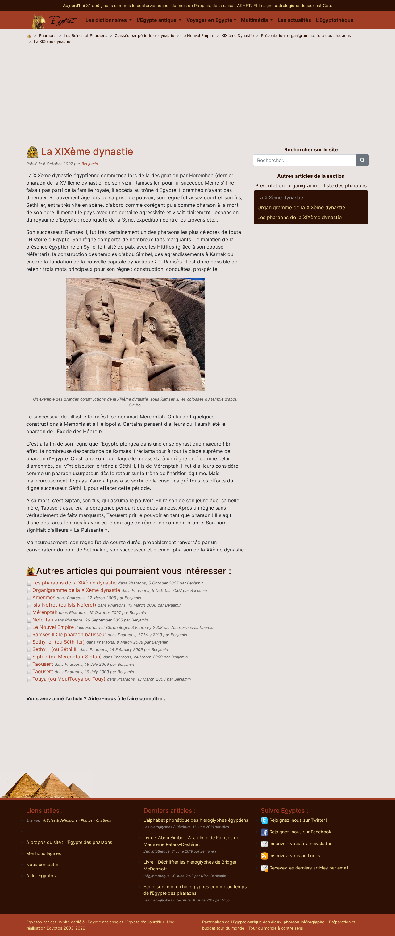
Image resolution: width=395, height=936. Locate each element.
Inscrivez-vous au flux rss (295, 855)
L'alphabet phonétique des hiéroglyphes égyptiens (195, 820)
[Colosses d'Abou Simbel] (135, 334)
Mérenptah (44, 612)
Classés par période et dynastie (144, 35)
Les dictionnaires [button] (106, 20)
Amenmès (43, 597)
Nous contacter (42, 864)
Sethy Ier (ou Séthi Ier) (58, 642)
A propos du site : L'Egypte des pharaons (69, 842)
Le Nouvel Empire (197, 35)
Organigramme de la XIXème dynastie (76, 590)
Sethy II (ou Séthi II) (55, 649)
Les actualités (294, 20)
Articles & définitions (60, 820)
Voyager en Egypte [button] (209, 20)
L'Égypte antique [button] (157, 20)
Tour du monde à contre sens (275, 928)
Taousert (42, 664)
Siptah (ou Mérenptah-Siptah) (67, 656)
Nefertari (42, 620)
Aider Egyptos (41, 875)
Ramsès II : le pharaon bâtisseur (69, 634)
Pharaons (47, 35)
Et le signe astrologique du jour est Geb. (292, 5)
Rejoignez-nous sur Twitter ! (297, 820)
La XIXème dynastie (52, 41)
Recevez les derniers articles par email (308, 867)
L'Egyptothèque (335, 20)
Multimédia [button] (255, 20)
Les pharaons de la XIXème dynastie (74, 583)
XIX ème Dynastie (238, 35)
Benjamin (89, 163)
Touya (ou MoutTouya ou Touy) (69, 679)
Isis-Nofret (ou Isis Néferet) (64, 605)
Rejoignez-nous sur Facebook (299, 831)
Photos (87, 820)
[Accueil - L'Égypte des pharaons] (54, 20)
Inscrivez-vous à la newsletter (299, 843)
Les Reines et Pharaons (85, 35)
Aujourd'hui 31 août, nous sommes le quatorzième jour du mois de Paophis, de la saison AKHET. (158, 5)
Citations (103, 820)
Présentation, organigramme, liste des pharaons (306, 35)
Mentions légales (43, 853)
